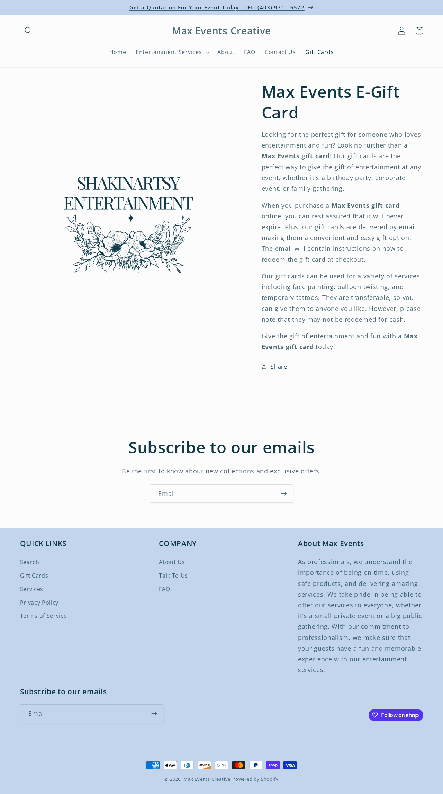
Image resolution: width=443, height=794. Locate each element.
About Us (172, 562)
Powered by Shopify (255, 779)
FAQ (164, 589)
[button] (29, 30)
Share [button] (279, 366)
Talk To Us (173, 575)
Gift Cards (34, 575)
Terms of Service (43, 615)
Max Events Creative (206, 779)
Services (32, 589)
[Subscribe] (284, 493)
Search (29, 562)
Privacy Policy (39, 602)
